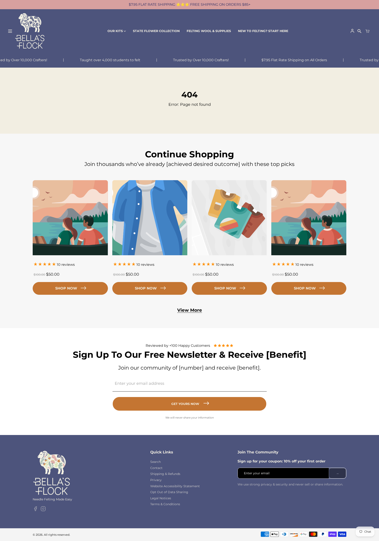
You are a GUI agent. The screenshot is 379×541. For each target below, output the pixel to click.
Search (155, 462)
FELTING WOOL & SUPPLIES (209, 31)
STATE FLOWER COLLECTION (156, 31)
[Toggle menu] (10, 31)
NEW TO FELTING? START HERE (263, 31)
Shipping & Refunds (165, 474)
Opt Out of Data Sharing (169, 492)
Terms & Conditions (165, 504)
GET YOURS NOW (185, 404)
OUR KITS (115, 31)
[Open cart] (367, 31)
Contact (156, 468)
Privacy (156, 480)
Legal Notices (160, 498)
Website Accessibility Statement (175, 486)
